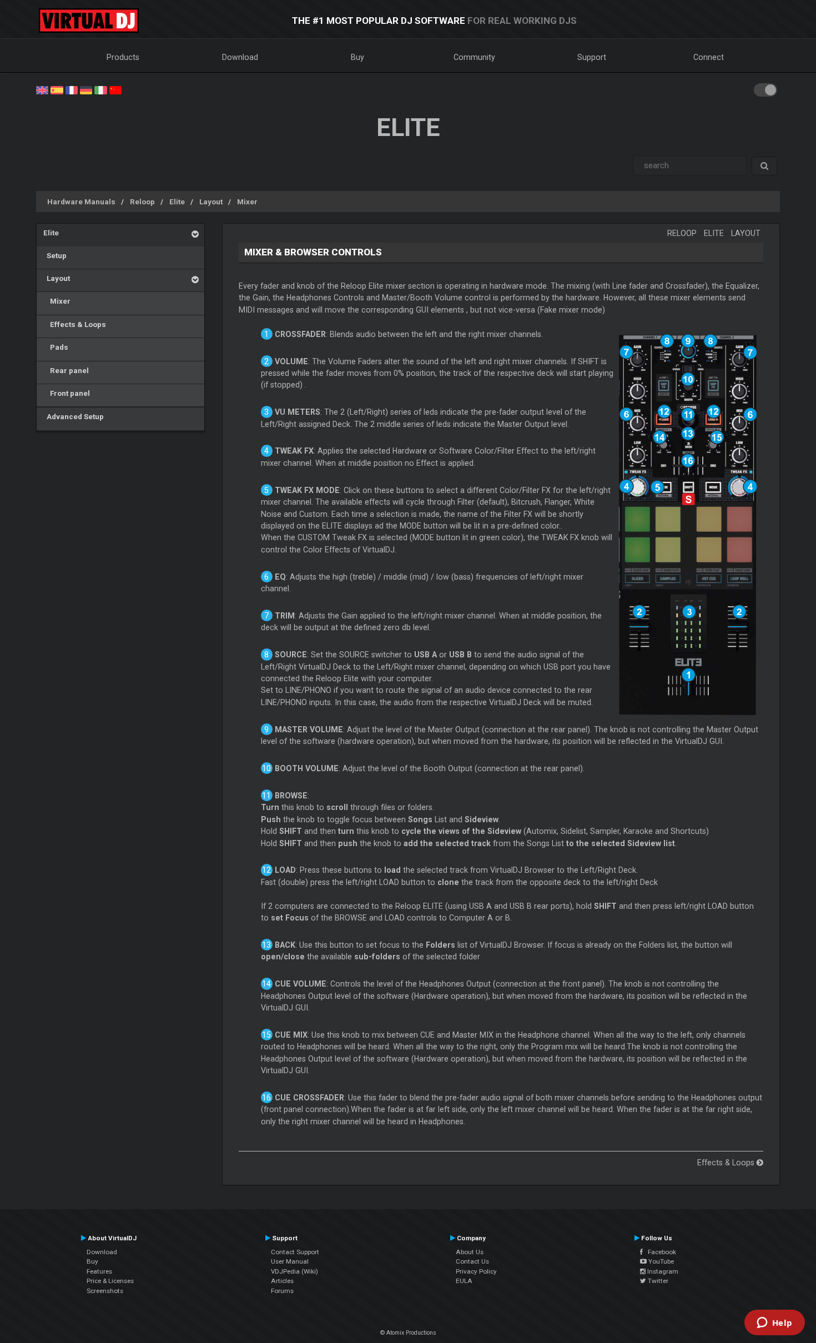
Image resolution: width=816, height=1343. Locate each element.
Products (123, 57)
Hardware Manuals (81, 201)
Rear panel (66, 370)
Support (591, 57)
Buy (357, 57)
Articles (282, 1281)
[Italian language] (100, 89)
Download (240, 57)
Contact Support (295, 1252)
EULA (464, 1281)
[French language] (72, 89)
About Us (469, 1252)
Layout (211, 201)
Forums (282, 1291)
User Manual (290, 1261)
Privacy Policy (476, 1271)
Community (474, 57)
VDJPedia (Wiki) (294, 1271)
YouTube (660, 1261)
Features (99, 1271)
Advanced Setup (73, 416)
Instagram (662, 1271)
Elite (177, 201)
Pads (55, 347)
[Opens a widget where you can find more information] (774, 1323)
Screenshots (105, 1291)
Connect (708, 57)
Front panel (66, 393)
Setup (55, 255)
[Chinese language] (115, 89)
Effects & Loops (74, 324)
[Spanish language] (57, 89)
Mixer (247, 201)
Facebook (659, 1252)
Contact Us (472, 1261)
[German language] (86, 89)
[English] (42, 89)
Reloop (142, 201)
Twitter (657, 1281)
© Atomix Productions (408, 1332)
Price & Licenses (110, 1281)
